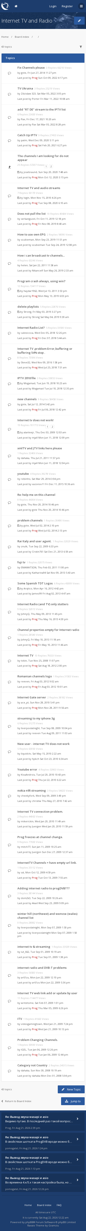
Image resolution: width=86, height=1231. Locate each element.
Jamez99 (37, 593)
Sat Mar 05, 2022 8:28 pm (51, 124)
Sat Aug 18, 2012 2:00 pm (52, 665)
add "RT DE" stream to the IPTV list (41, 109)
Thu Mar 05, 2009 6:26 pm (53, 1008)
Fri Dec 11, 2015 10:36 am (60, 484)
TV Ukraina (25, 88)
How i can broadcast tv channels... (41, 255)
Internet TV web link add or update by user (47, 993)
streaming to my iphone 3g (36, 718)
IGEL (23, 1049)
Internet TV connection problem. (40, 812)
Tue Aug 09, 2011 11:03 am (56, 733)
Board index (22, 36)
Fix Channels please (31, 68)
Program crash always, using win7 (41, 281)
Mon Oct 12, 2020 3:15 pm (53, 177)
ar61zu (25, 977)
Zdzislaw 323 (28, 93)
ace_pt (25, 702)
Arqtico (28, 588)
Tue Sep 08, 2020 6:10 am (52, 203)
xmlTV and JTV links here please (39, 448)
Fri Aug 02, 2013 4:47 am (56, 593)
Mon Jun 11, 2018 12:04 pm (53, 463)
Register (67, 6)
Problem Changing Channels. (37, 1040)
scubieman (27, 239)
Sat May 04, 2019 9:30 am (54, 317)
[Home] (5, 6)
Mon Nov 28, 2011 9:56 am (53, 707)
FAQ (59, 1205)
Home (5, 36)
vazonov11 (38, 484)
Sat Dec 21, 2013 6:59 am (58, 551)
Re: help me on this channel (36, 495)
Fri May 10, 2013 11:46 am (53, 644)
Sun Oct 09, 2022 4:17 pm (52, 77)
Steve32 (25, 362)
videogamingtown (31, 1024)
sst (22, 872)
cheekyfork (27, 795)
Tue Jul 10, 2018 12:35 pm (59, 388)
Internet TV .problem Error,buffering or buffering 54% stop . (44, 351)
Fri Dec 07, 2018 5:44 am (52, 338)
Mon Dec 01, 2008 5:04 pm (56, 1075)
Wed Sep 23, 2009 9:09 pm (53, 903)
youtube (23, 474)
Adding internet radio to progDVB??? (43, 888)
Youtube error (27, 769)
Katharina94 (39, 572)
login (26, 197)
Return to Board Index (18, 1101)
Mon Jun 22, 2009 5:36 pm (55, 982)
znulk (24, 546)
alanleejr (29, 432)
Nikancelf (37, 270)
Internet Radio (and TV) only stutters (42, 604)
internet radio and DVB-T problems (42, 968)
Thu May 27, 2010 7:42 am (57, 801)
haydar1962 (30, 291)
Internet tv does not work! (35, 420)
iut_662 (25, 951)
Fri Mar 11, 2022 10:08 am (55, 98)
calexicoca (27, 332)
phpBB (29, 1222)
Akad (35, 903)
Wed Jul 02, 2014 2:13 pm (52, 530)
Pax (23, 119)
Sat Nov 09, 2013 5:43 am (61, 572)
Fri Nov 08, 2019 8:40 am (52, 223)
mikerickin (27, 821)
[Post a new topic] (79, 21)
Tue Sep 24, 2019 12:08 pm (61, 244)
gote (23, 72)
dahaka (25, 458)
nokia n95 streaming (31, 790)
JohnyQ (25, 614)
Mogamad (29, 383)
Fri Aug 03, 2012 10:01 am (52, 686)
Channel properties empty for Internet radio (48, 630)
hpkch (35, 758)
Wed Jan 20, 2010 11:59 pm (57, 826)
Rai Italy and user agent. (34, 541)
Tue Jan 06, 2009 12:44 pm (53, 1054)
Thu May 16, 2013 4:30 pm (53, 619)
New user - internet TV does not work (43, 744)
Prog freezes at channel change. (40, 837)
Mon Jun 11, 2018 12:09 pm (53, 437)
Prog (34, 77)
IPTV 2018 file (26, 378)
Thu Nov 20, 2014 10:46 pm (53, 509)
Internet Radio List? (31, 328)
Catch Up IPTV (27, 135)
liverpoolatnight (30, 728)
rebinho (25, 478)
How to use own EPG (31, 234)
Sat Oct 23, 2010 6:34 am (54, 758)
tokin (24, 660)
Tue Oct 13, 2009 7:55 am (52, 877)
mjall (35, 437)
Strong (27, 311)
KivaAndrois (28, 774)
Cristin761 (37, 551)
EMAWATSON (28, 567)
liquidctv (26, 753)
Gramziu (54, 1225)
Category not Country (32, 1065)
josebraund (30, 172)
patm (24, 140)
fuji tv (21, 562)
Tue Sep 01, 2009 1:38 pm (53, 957)
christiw (36, 801)
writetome (27, 1002)
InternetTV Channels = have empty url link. (47, 863)
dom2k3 (25, 898)
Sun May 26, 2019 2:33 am (58, 270)
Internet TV (25, 655)
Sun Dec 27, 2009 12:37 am (57, 852)
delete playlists (28, 307)
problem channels (30, 520)
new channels (27, 399)
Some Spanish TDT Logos (35, 583)
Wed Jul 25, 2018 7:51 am (52, 367)
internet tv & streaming (33, 947)
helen (24, 265)
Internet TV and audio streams (38, 188)
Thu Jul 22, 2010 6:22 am (52, 779)
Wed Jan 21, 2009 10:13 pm (53, 1029)
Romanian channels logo (34, 676)
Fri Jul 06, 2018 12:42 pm (52, 409)
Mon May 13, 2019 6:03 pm (53, 296)
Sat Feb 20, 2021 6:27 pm (52, 145)
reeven (25, 681)
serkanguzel (28, 218)
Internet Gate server (31, 697)
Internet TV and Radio (26, 20)
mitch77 (25, 846)
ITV (19, 1019)
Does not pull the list (31, 214)
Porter (36, 98)
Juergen (36, 826)
